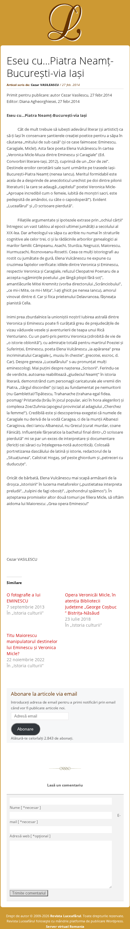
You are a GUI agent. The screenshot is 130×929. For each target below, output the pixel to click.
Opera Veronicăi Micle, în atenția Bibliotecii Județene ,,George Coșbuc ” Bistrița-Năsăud (91, 604)
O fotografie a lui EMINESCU (24, 598)
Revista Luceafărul (65, 916)
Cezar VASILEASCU (45, 85)
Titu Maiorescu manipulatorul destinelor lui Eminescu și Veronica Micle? (32, 644)
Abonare (25, 729)
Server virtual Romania (65, 926)
